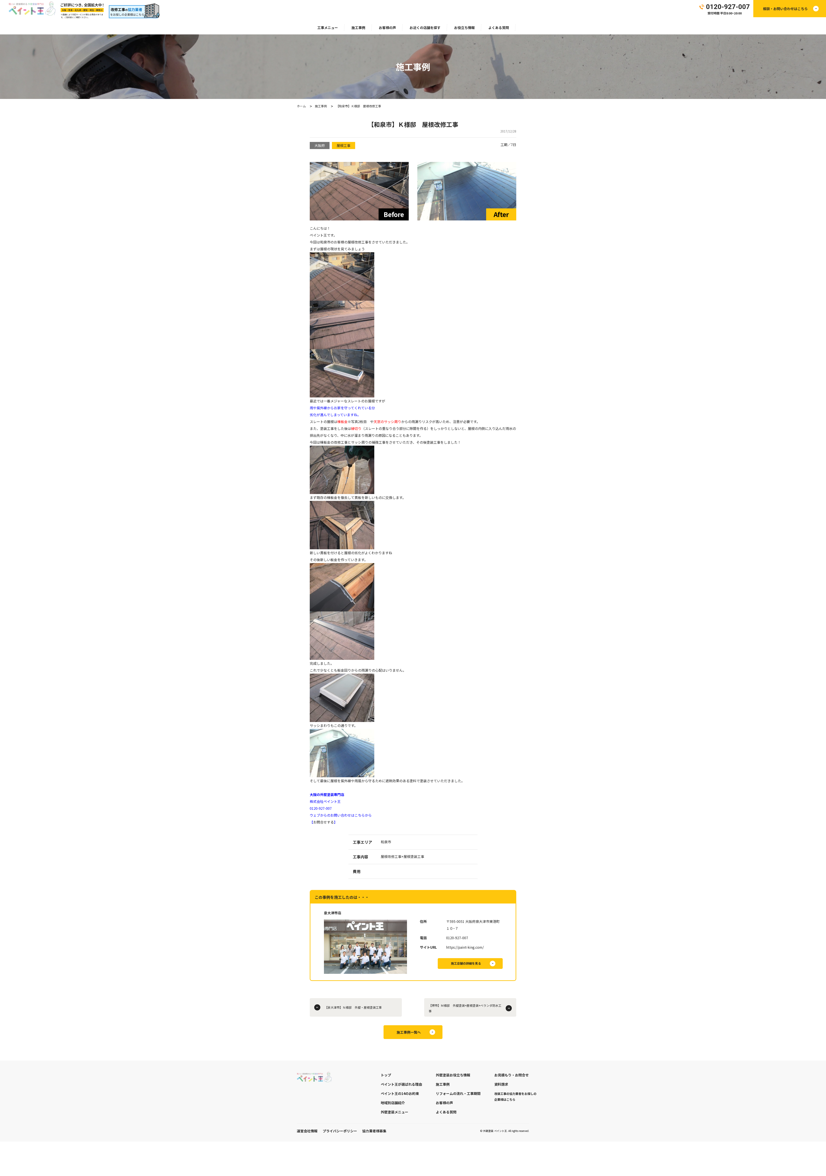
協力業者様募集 (374, 1130)
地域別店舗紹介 (393, 1102)
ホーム (301, 106)
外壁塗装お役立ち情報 (453, 1074)
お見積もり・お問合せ (511, 1074)
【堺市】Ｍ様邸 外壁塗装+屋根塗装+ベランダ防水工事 (465, 1008)
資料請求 (501, 1084)
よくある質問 (498, 27)
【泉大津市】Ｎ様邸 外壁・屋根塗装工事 (353, 1007)
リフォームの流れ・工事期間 (458, 1093)
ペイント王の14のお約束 (400, 1093)
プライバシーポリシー (340, 1130)
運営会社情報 (307, 1130)
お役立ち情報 (464, 27)
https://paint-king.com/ (465, 947)
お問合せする (323, 822)
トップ (386, 1074)
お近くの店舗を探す (425, 27)
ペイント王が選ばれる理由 (401, 1084)
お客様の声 (387, 27)
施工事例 (358, 27)
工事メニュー (327, 27)
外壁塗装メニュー (394, 1111)
